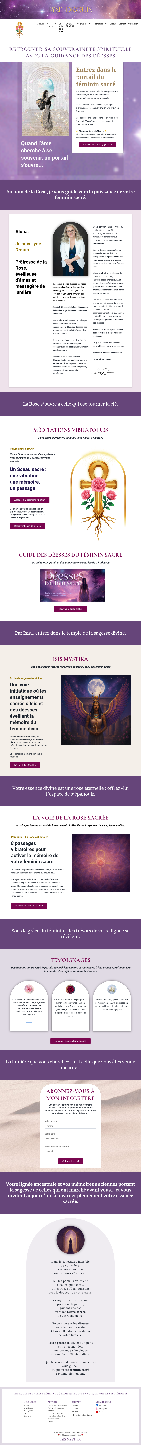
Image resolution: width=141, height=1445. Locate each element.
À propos (50, 25)
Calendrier (133, 24)
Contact (122, 24)
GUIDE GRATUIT (70, 25)
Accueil (40, 24)
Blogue (113, 24)
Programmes (82, 24)
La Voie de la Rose (61, 28)
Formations (99, 24)
